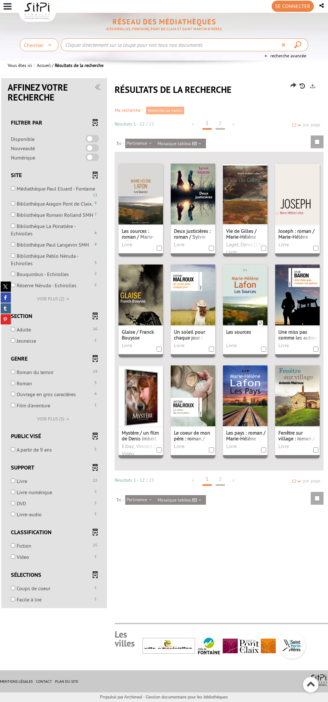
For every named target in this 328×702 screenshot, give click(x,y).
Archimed (133, 697)
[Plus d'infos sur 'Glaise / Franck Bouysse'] (141, 298)
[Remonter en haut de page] (311, 685)
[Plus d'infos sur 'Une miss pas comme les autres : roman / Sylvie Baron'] (297, 299)
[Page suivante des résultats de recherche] (233, 124)
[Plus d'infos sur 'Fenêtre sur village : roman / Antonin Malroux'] (297, 401)
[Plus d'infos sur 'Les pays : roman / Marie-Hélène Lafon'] (245, 398)
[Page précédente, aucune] (193, 124)
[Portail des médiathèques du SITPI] (164, 24)
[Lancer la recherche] (298, 44)
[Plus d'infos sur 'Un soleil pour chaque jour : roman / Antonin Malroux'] (193, 299)
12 (294, 125)
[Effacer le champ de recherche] (284, 44)
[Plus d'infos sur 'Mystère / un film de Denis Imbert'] (141, 395)
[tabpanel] (164, 344)
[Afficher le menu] (7, 6)
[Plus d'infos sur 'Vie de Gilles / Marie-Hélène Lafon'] (245, 194)
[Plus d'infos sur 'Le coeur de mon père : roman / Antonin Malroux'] (193, 399)
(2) (51, 299)
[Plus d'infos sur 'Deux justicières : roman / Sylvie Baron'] (193, 199)
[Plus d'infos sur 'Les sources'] (245, 298)
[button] (322, 5)
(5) (51, 419)
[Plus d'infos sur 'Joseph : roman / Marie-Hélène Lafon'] (297, 200)
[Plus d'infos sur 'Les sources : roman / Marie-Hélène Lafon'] (141, 196)
